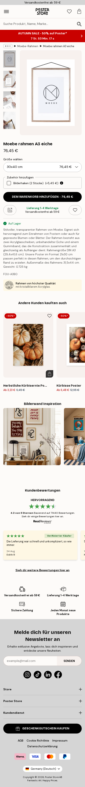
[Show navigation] (6, 11)
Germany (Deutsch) (43, 769)
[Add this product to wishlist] (75, 210)
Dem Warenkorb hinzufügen (42, 197)
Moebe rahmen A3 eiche (58, 46)
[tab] (69, 11)
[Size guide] (9, 210)
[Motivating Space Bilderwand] (32, 436)
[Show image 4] (9, 120)
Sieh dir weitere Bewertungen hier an (42, 570)
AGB (20, 740)
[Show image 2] (9, 79)
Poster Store (52, 777)
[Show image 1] (9, 58)
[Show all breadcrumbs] (7, 46)
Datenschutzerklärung (42, 746)
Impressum (59, 740)
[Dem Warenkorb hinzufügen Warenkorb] (49, 374)
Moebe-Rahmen (27, 46)
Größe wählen (12, 159)
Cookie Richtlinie (38, 740)
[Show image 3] (9, 99)
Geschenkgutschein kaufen (45, 728)
